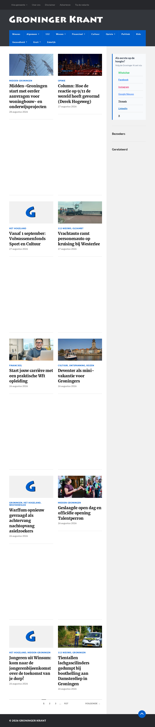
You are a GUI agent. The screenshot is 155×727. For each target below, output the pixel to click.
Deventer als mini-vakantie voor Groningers (76, 376)
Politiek (126, 34)
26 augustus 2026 (18, 386)
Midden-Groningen (20, 80)
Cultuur (95, 34)
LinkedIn (122, 108)
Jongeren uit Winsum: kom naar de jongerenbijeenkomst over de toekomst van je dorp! (30, 668)
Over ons (36, 4)
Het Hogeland (17, 228)
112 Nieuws (64, 228)
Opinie (109, 34)
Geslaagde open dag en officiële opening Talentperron (79, 513)
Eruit (36, 42)
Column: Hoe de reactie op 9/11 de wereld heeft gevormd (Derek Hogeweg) (78, 94)
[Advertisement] (31, 157)
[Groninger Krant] (56, 20)
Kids (138, 34)
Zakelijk (51, 42)
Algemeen (32, 34)
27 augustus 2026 (67, 106)
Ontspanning (77, 365)
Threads (122, 101)
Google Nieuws (126, 94)
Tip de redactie (82, 4)
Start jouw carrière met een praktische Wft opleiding (31, 376)
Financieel (77, 34)
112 (48, 34)
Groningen (15, 502)
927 (66, 703)
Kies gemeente (18, 4)
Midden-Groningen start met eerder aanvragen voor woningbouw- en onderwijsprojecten (28, 96)
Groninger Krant (32, 720)
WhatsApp (123, 72)
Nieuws (16, 34)
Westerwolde (17, 505)
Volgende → (93, 703)
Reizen (90, 365)
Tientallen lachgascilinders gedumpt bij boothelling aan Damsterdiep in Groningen (73, 670)
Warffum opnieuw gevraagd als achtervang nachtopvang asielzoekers (26, 520)
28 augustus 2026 (18, 111)
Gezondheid (18, 42)
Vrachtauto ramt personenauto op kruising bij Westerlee (79, 238)
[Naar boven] (142, 714)
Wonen (60, 34)
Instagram (123, 87)
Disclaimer (50, 4)
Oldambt (78, 228)
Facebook (123, 79)
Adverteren (65, 4)
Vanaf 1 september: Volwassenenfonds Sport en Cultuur (27, 238)
